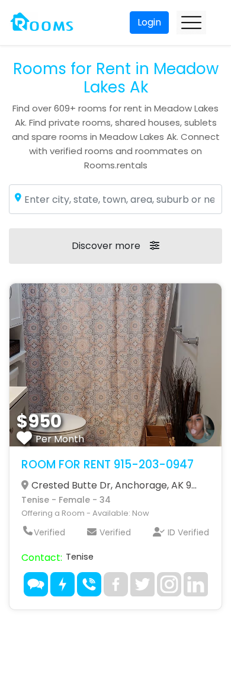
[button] (115, 364)
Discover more (106, 246)
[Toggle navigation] (191, 22)
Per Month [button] (60, 439)
